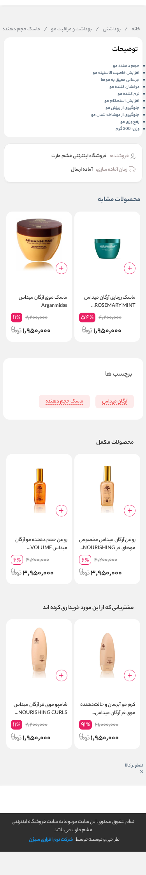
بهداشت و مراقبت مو (68, 29)
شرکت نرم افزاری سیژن (51, 840)
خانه (132, 29)
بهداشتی (108, 29)
